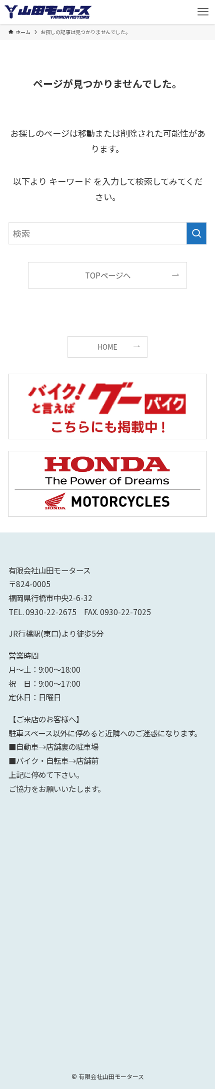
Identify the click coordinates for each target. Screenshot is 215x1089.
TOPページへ (107, 275)
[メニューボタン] (203, 12)
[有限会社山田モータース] (48, 12)
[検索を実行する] (196, 233)
